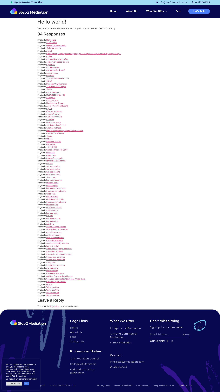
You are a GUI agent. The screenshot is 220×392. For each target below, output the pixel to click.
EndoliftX (50, 119)
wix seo (49, 163)
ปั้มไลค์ (49, 81)
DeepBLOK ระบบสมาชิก (56, 45)
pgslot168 (50, 65)
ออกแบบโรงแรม (52, 114)
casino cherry (52, 73)
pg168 (49, 109)
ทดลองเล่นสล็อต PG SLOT (57, 150)
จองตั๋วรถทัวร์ (51, 43)
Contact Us (77, 341)
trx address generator (55, 257)
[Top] (200, 323)
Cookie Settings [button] (14, 383)
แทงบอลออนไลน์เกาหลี (55, 70)
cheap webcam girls (55, 199)
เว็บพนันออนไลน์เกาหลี (55, 95)
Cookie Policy (142, 386)
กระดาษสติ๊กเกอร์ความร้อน (57, 59)
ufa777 (49, 139)
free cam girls (52, 205)
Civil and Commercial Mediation (123, 335)
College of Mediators (83, 364)
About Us (131, 11)
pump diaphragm (53, 92)
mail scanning (52, 271)
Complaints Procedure (163, 386)
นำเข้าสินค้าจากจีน (54, 117)
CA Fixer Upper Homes (56, 282)
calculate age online (54, 240)
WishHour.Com (52, 287)
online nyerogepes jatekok (57, 62)
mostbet (50, 75)
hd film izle (51, 155)
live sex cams (52, 196)
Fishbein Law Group (54, 103)
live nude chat (52, 221)
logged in (54, 306)
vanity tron (50, 262)
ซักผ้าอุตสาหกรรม (53, 48)
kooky (49, 284)
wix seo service (53, 166)
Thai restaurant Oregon (56, 87)
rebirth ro (50, 224)
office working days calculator (59, 249)
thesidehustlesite (53, 141)
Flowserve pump (53, 122)
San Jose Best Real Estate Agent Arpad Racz (65, 279)
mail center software (55, 273)
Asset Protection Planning (57, 106)
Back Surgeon (52, 100)
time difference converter (57, 229)
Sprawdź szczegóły (54, 158)
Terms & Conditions (123, 386)
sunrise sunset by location (57, 243)
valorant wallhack (53, 128)
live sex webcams (54, 180)
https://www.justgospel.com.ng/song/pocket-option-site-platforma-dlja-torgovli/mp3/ (83, 53)
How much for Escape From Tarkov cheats (64, 131)
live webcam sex (53, 218)
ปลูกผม (49, 136)
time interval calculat (55, 238)
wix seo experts (53, 172)
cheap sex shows (54, 207)
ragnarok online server (55, 161)
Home (113, 11)
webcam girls (52, 185)
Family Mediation (121, 342)
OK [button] (26, 383)
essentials (50, 152)
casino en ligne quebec (56, 227)
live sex (49, 216)
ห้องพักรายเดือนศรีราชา (56, 125)
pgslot (49, 51)
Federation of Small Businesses (82, 371)
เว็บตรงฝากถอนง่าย (54, 111)
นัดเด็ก (49, 89)
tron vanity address (54, 251)
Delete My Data (185, 386)
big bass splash (53, 67)
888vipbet (50, 97)
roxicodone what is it (55, 133)
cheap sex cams (53, 174)
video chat (50, 177)
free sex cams (52, 183)
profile (49, 56)
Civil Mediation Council (84, 358)
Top (200, 327)
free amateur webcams (56, 191)
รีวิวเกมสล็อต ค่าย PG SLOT (57, 78)
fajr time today (52, 246)
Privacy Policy (103, 386)
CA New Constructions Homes (59, 276)
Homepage (51, 40)
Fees (178, 11)
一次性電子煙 (51, 147)
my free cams (52, 268)
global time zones (53, 232)
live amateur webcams (56, 188)
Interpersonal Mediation (125, 328)
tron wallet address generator (59, 254)
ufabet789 (50, 144)
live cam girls (51, 213)
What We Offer (155, 11)
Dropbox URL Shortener (56, 84)
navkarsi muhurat (53, 235)
